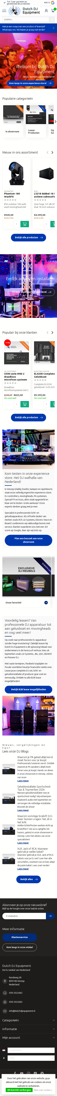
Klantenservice (20, 937)
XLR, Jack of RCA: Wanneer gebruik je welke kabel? (32, 850)
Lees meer (23, 781)
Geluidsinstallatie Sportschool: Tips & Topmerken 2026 (34, 788)
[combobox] (25, 19)
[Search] (52, 19)
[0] (53, 10)
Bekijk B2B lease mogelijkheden (28, 689)
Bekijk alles (26, 879)
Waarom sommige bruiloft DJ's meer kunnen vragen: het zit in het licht (34, 819)
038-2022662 (15, 993)
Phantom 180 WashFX (12, 195)
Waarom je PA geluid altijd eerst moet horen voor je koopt (35, 759)
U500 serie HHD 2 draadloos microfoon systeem (15, 376)
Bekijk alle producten (26, 237)
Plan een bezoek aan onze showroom (29, 540)
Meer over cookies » (43, 1090)
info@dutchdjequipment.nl (22, 1011)
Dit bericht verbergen (19, 1090)
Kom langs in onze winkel (19, 947)
